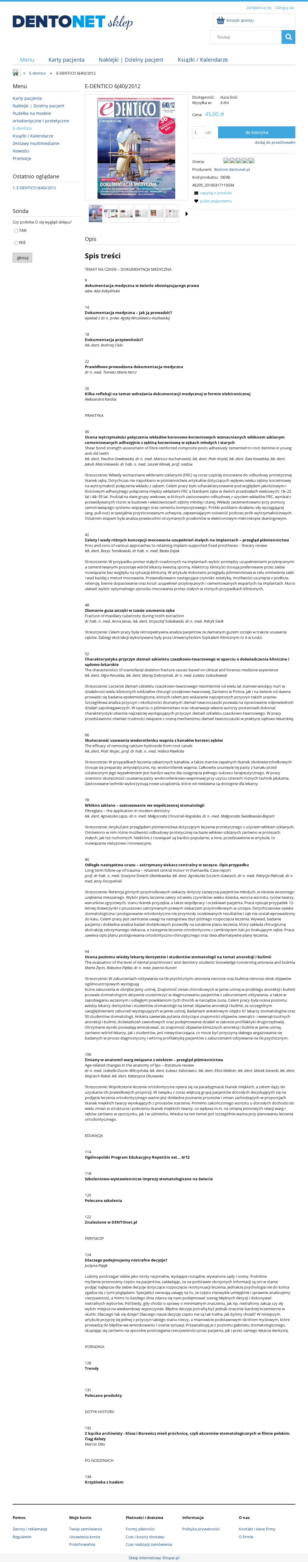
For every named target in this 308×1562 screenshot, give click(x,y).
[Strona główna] (73, 20)
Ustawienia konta (84, 1536)
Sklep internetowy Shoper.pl (154, 1557)
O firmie (246, 1536)
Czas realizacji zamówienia (149, 1544)
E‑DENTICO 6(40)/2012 (36, 187)
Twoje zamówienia (85, 1529)
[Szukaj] (288, 37)
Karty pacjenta (27, 98)
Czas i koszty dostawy (145, 1536)
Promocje (22, 158)
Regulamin (22, 1536)
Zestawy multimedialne (36, 143)
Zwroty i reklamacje (30, 1529)
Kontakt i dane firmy (257, 1529)
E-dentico (22, 128)
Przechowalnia (82, 1544)
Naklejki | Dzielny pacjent (38, 106)
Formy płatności (140, 1529)
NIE (22, 242)
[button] (187, 213)
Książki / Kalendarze (33, 136)
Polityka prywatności (201, 1529)
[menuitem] (27, 59)
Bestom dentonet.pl (232, 169)
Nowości (21, 151)
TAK (23, 230)
